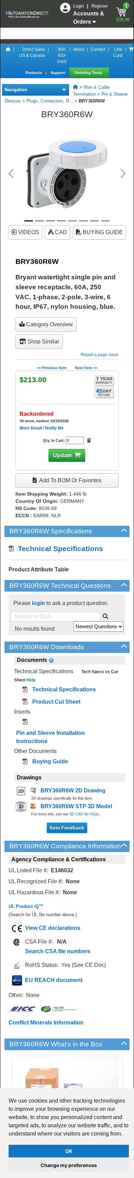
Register (99, 6)
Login (79, 6)
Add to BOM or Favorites (69, 480)
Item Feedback (67, 827)
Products (34, 73)
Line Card (117, 52)
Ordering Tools (89, 73)
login (38, 603)
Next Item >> (86, 368)
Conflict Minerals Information (46, 1022)
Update (62, 455)
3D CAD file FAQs (84, 814)
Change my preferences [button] (69, 1165)
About (78, 49)
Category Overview (49, 324)
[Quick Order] (131, 55)
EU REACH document (53, 980)
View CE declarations (52, 928)
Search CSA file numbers (57, 951)
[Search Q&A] (105, 615)
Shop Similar (42, 341)
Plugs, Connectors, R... (49, 101)
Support (58, 73)
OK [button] (68, 1151)
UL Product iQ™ (26, 906)
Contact (98, 49)
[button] (11, 173)
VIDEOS (28, 232)
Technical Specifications (58, 548)
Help (30, 680)
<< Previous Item (52, 368)
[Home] (8, 55)
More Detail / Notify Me (42, 428)
